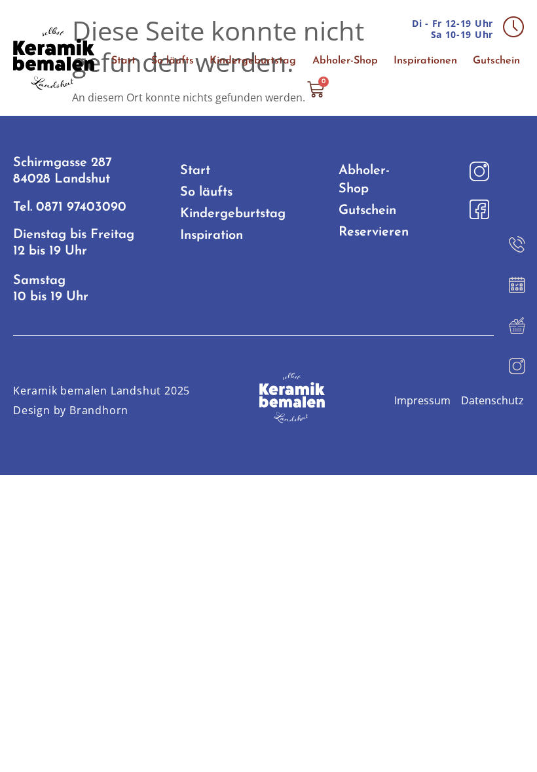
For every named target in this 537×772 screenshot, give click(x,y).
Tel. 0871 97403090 (69, 207)
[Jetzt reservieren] (515, 284)
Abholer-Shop (345, 61)
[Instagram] (515, 365)
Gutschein (496, 61)
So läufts (172, 61)
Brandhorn (98, 410)
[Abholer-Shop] (515, 325)
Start (123, 61)
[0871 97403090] (515, 244)
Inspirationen (425, 61)
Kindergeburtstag (253, 61)
